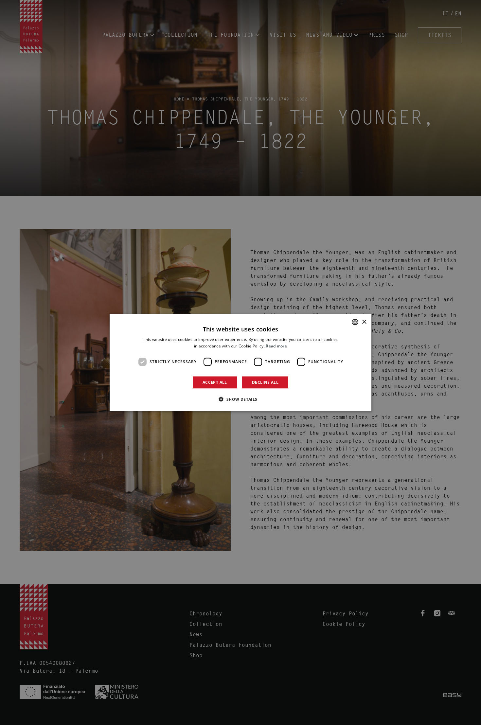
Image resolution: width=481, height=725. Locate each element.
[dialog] (240, 362)
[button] (240, 399)
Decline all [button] (265, 382)
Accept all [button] (215, 382)
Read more (276, 346)
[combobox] (355, 322)
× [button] (364, 321)
